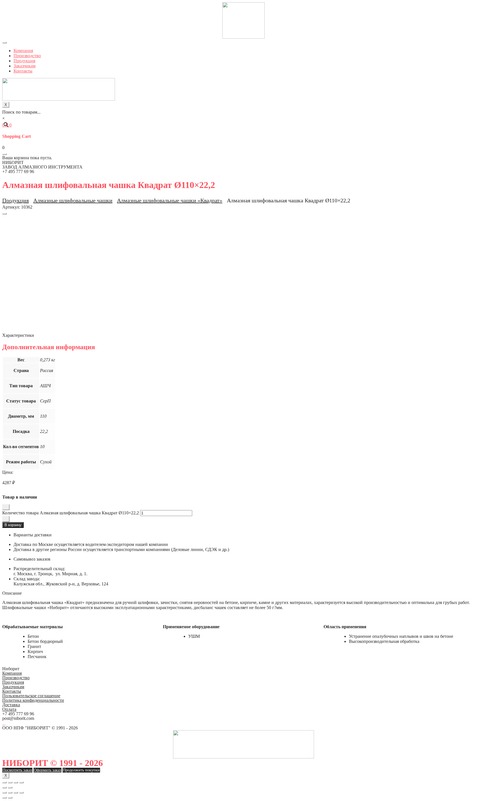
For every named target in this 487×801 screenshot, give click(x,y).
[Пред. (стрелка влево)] (4, 787)
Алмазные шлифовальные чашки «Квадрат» (169, 200)
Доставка (11, 704)
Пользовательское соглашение (31, 695)
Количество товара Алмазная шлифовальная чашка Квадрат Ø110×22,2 (70, 512)
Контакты (23, 70)
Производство (27, 55)
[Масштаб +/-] (21, 782)
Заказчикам (25, 65)
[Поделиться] (10, 782)
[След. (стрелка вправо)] (10, 787)
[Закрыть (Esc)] (4, 782)
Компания (23, 50)
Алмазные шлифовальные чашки (72, 200)
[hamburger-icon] (4, 42)
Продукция (24, 60)
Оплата (9, 709)
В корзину (13, 525)
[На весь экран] (16, 782)
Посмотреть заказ (17, 770)
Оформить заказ (47, 770)
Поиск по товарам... (21, 112)
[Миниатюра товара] (4, 213)
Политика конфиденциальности (33, 700)
